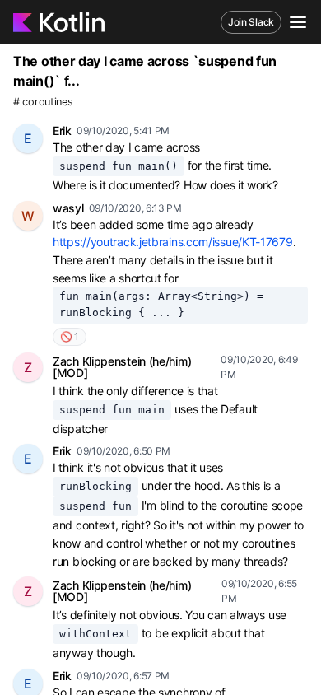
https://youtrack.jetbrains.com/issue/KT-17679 (173, 242)
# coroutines (42, 102)
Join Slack (251, 22)
